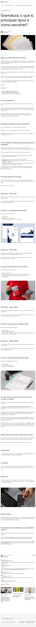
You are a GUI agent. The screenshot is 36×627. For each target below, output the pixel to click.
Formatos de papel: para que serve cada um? (10, 92)
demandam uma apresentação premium (21, 332)
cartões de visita (5, 364)
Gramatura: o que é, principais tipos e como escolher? (24, 5)
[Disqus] (18, 571)
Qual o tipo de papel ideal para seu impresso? (10, 91)
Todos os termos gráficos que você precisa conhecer (11, 93)
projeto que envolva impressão (27, 66)
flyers (15, 159)
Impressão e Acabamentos (9, 5)
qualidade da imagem (28, 114)
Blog (2, 5)
